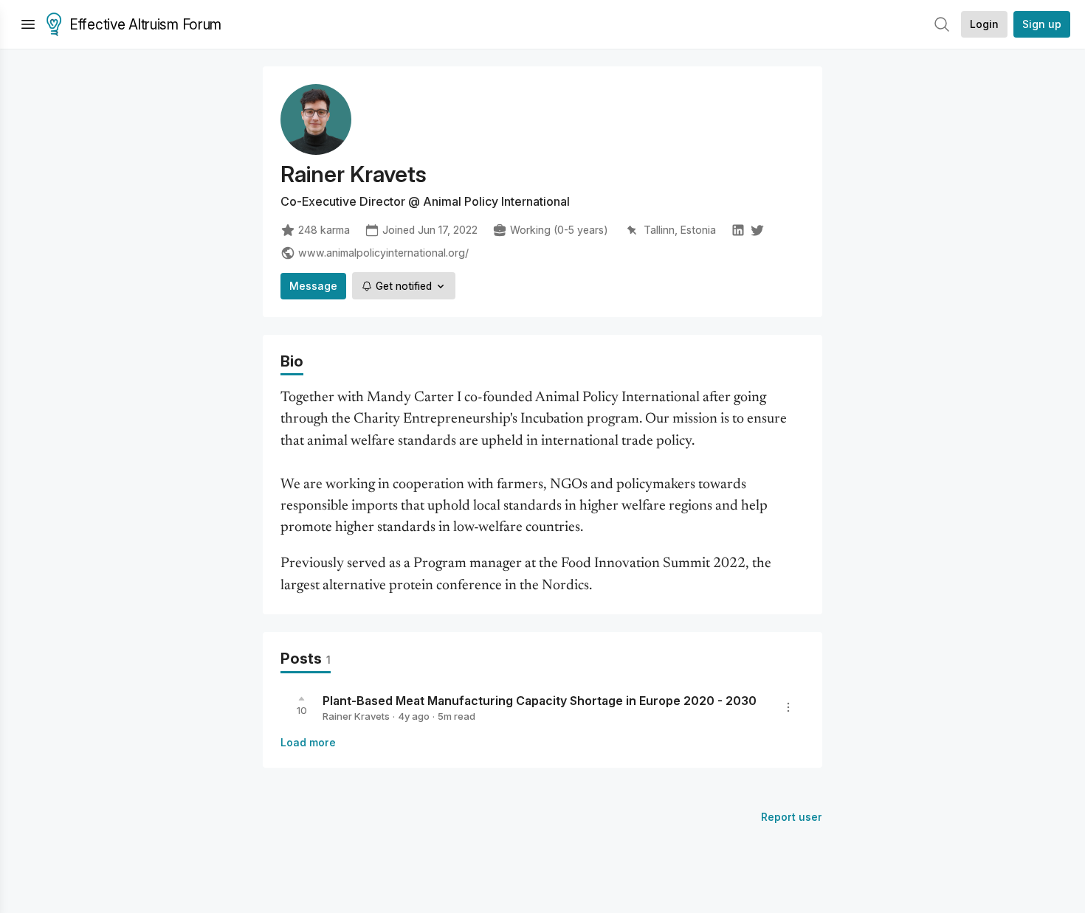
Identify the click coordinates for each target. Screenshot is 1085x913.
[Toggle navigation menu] (28, 24)
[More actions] (788, 707)
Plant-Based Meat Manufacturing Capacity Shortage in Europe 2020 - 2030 (540, 700)
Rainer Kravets (356, 716)
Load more (308, 742)
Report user (791, 816)
